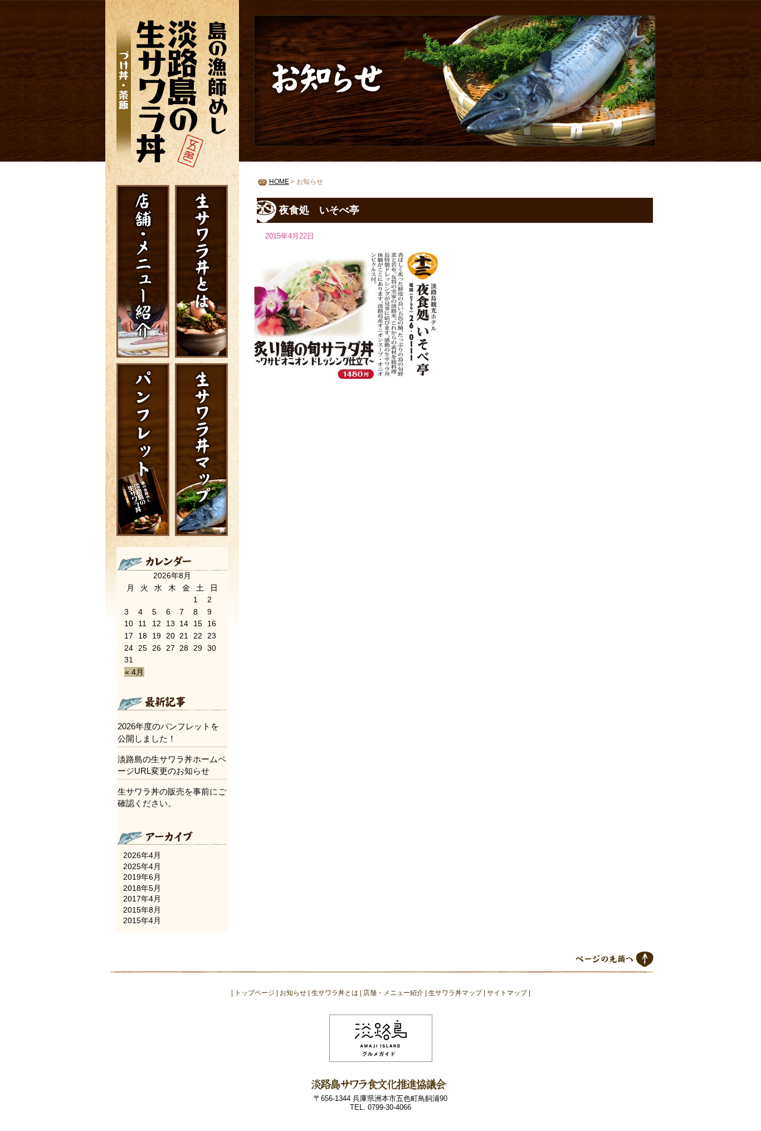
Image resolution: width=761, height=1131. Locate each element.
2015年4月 (142, 920)
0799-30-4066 (389, 1107)
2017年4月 (142, 898)
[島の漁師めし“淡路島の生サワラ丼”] (172, 91)
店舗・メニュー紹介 (142, 271)
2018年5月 (142, 888)
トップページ (255, 993)
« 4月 (134, 671)
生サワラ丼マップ (201, 449)
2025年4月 (142, 866)
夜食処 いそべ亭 (319, 210)
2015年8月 (142, 909)
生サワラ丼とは (201, 271)
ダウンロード (142, 449)
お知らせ (293, 993)
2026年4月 (142, 855)
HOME (279, 182)
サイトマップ (507, 993)
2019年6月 (142, 876)
